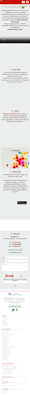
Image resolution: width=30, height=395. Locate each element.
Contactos (4, 325)
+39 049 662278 (16, 242)
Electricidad (5, 340)
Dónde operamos (7, 376)
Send (15, 285)
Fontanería (4, 343)
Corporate (5, 388)
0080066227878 (15, 306)
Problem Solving (6, 355)
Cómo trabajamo (6, 365)
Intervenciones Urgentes (8, 370)
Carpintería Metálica (7, 334)
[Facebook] (17, 310)
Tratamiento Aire (6, 337)
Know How (5, 319)
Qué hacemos (6, 328)
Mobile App (5, 324)
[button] (27, 2)
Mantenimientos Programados (9, 366)
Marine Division (6, 350)
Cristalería (4, 358)
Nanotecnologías (6, 351)
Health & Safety (6, 360)
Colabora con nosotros (7, 385)
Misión (3, 320)
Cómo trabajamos (8, 363)
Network (4, 322)
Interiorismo (5, 332)
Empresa (4, 317)
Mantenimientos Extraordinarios (10, 368)
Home (4, 315)
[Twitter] (13, 310)
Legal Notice (5, 390)
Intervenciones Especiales (8, 347)
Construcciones (6, 339)
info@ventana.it (17, 246)
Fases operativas (6, 371)
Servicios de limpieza (7, 335)
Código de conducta (7, 373)
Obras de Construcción (7, 353)
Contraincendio (6, 330)
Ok (23, 7)
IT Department (6, 348)
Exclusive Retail (6, 342)
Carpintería (5, 356)
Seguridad (4, 345)
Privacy (4, 392)
